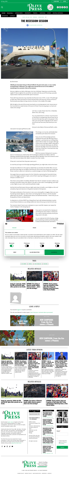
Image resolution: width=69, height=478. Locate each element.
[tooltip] (58, 7)
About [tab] (54, 227)
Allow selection (34, 252)
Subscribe (56, 1)
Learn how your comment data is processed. (41, 312)
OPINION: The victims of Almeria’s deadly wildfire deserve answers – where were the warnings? (33, 286)
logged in (19, 309)
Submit (62, 447)
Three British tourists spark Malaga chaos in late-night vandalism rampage (47, 414)
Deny (14, 252)
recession (45, 263)
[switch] (27, 246)
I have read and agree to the (63, 442)
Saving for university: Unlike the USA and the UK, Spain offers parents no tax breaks (18, 285)
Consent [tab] (14, 227)
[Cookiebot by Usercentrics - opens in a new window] (58, 224)
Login (64, 1)
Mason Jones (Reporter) (36, 25)
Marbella (30, 263)
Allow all (54, 252)
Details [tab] (34, 227)
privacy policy (63, 442)
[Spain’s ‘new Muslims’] (22, 320)
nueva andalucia (37, 263)
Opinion (35, 17)
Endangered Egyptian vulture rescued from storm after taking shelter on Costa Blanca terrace (48, 422)
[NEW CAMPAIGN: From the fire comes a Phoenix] (47, 320)
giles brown (23, 263)
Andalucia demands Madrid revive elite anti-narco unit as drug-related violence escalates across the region (48, 449)
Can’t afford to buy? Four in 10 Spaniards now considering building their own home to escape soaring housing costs (48, 431)
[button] (38, 414)
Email (59, 431)
